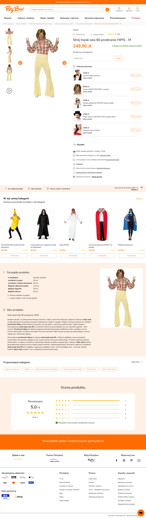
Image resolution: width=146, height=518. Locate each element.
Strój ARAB (64, 245)
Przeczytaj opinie (105, 155)
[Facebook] (116, 462)
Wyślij (118, 58)
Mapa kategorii (64, 501)
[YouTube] (139, 462)
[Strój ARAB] (73, 224)
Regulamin (121, 479)
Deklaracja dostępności (96, 497)
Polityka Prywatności (125, 493)
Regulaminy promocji (125, 482)
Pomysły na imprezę (66, 486)
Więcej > (139, 199)
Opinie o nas (18, 455)
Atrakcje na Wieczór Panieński (69, 490)
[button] (119, 9)
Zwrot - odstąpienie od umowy (99, 490)
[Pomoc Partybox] (54, 462)
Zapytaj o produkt (98, 34)
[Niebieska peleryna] (131, 224)
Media (61, 497)
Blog (61, 493)
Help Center (93, 479)
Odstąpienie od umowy (125, 486)
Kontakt (91, 482)
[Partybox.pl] (14, 12)
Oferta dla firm (97, 177)
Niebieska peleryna (125, 245)
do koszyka (14, 255)
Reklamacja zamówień (96, 493)
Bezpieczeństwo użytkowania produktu (89, 173)
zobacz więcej (135, 362)
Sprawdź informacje (112, 160)
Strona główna (8, 24)
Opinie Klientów (64, 482)
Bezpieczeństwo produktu (126, 504)
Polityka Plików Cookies (126, 497)
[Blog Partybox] (91, 462)
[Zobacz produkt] (78, 75)
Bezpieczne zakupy (124, 490)
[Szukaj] (107, 9)
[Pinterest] (131, 462)
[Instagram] (124, 462)
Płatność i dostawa (95, 486)
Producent (79, 164)
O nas (61, 479)
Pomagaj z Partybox (124, 501)
